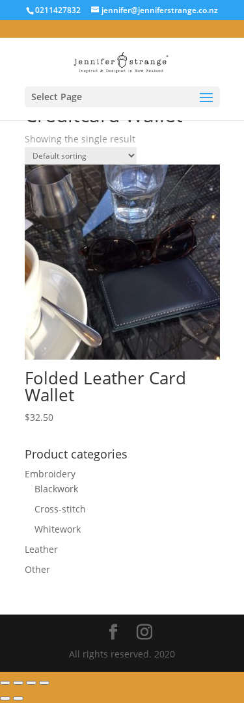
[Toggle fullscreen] (31, 683)
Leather (41, 549)
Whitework (57, 529)
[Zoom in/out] (44, 683)
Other (37, 569)
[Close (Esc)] (5, 683)
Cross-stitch (60, 509)
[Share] (18, 683)
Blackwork (56, 489)
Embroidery (50, 474)
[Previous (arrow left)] (5, 698)
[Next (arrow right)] (18, 698)
